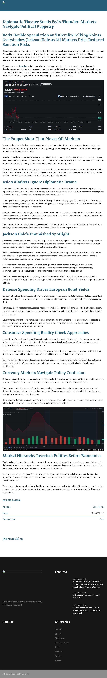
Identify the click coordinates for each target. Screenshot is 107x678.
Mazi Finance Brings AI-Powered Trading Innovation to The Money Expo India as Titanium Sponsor (88, 584)
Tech (57, 647)
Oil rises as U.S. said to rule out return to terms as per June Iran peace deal (86, 610)
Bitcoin (58, 634)
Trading (58, 660)
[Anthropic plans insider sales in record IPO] (63, 596)
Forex (102, 519)
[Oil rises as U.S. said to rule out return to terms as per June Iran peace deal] (63, 609)
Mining (58, 656)
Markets (58, 651)
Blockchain (59, 638)
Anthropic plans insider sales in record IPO (86, 596)
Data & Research (62, 643)
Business (59, 629)
